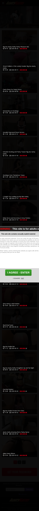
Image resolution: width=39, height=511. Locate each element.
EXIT (22, 278)
